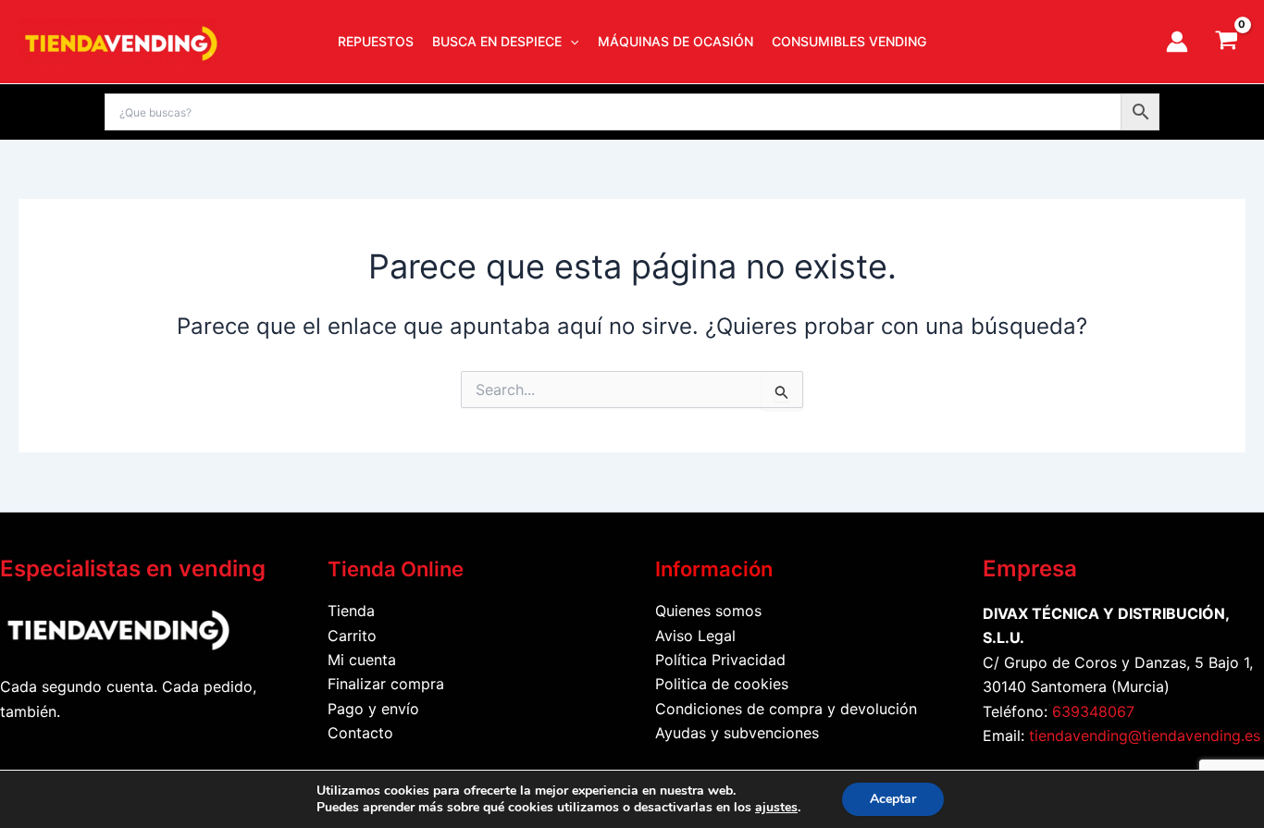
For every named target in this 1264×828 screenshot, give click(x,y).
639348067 (1093, 711)
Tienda (351, 610)
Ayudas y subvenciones (737, 732)
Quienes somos (708, 610)
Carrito (352, 635)
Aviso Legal (695, 635)
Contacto (360, 732)
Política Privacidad (720, 659)
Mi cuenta (362, 659)
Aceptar (893, 799)
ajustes (776, 807)
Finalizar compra (386, 683)
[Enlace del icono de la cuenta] (1177, 42)
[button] (570, 41)
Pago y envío (373, 708)
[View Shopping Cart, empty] (1226, 41)
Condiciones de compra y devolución (786, 708)
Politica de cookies (721, 683)
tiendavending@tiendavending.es (1144, 735)
